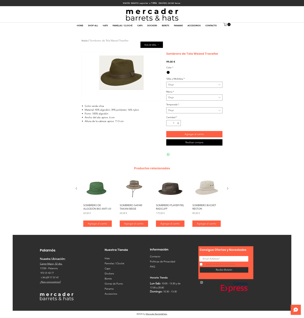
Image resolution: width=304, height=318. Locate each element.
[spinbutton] (173, 123)
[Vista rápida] (97, 188)
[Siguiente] (228, 188)
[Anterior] (76, 188)
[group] (152, 202)
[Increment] (178, 123)
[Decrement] (169, 123)
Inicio (85, 40)
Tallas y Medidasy (175, 78)
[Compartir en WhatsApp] (168, 154)
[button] (227, 24)
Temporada (172, 104)
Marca (170, 91)
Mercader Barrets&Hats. (156, 314)
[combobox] (194, 85)
